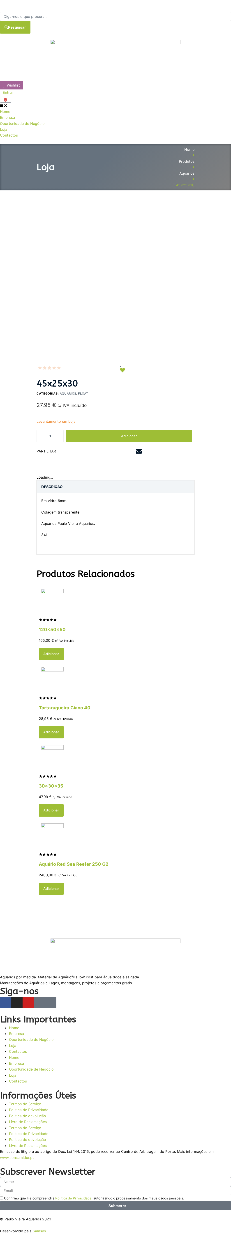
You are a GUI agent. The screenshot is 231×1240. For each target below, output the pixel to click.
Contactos (18, 1051)
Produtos (186, 161)
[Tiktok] (50, 1002)
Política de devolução (27, 1116)
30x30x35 (51, 786)
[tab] (52, 487)
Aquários (186, 173)
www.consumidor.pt (17, 1157)
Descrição (52, 487)
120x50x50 (52, 629)
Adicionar (129, 436)
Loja (12, 1045)
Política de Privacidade (28, 1110)
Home (189, 149)
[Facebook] (5, 1002)
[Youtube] (28, 1002)
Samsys (39, 1231)
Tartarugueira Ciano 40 (64, 707)
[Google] (39, 1002)
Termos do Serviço (25, 1104)
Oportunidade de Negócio (31, 1039)
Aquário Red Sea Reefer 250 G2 (74, 864)
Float (83, 393)
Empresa (16, 1033)
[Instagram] (17, 1002)
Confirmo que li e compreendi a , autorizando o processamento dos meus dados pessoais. (94, 1198)
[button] (81, 452)
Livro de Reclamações (28, 1121)
